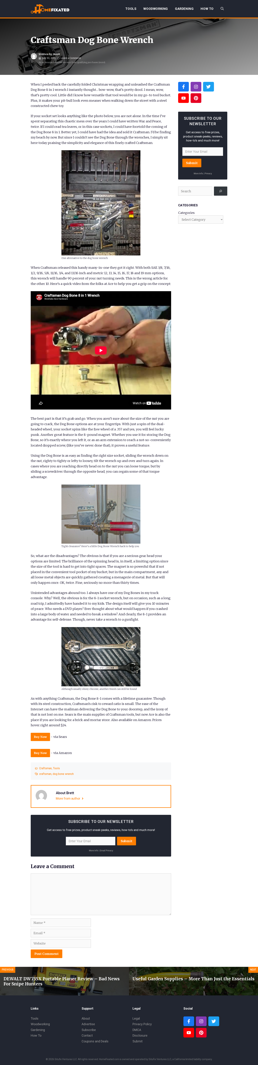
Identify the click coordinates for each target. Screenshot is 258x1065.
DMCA (137, 1030)
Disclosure (140, 1035)
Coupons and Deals (95, 1041)
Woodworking (155, 9)
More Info (93, 850)
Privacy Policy (142, 1024)
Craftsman (45, 768)
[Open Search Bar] (222, 9)
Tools (130, 9)
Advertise (88, 1024)
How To (207, 9)
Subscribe (89, 1030)
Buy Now (40, 737)
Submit (126, 841)
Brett (56, 54)
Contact (87, 1035)
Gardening (184, 9)
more (101, 62)
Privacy (208, 173)
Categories (186, 213)
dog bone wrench (63, 774)
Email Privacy (106, 850)
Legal (136, 1018)
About (86, 1018)
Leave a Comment (71, 58)
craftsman (45, 774)
